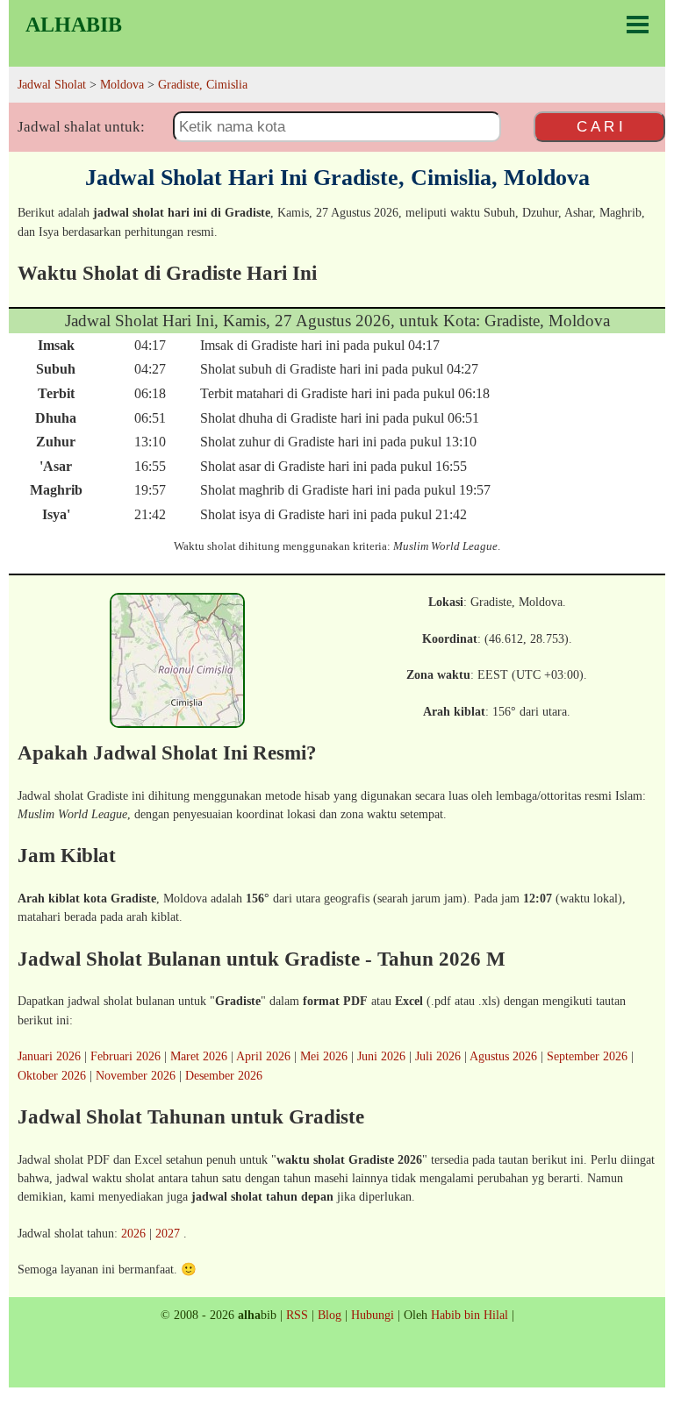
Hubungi (372, 1315)
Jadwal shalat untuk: (81, 126)
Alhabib (73, 24)
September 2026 (587, 1056)
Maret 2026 (198, 1056)
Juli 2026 (438, 1056)
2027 (167, 1233)
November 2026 (136, 1075)
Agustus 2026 (503, 1056)
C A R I (600, 126)
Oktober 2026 (52, 1075)
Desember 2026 (223, 1075)
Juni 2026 (381, 1056)
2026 (133, 1233)
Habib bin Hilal (469, 1315)
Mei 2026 (324, 1056)
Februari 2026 (125, 1056)
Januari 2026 (49, 1056)
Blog (329, 1315)
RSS (297, 1315)
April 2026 (263, 1056)
